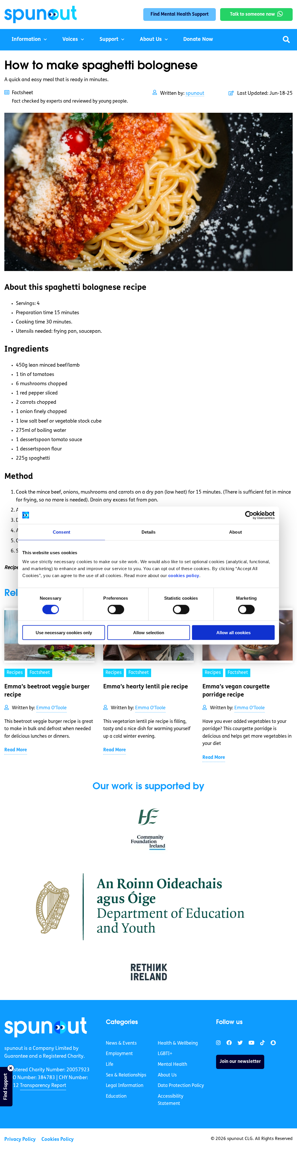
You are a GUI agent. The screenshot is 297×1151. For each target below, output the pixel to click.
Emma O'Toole (51, 708)
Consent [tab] (61, 531)
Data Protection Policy (181, 1085)
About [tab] (235, 531)
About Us (151, 39)
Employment (119, 1054)
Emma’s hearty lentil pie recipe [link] (145, 687)
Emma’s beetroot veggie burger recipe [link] (47, 691)
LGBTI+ (165, 1054)
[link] (45, 1027)
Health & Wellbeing (178, 1043)
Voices (70, 39)
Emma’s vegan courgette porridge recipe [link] (236, 691)
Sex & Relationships (126, 1075)
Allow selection (148, 632)
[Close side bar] (10, 1068)
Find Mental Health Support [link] (180, 14)
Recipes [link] (15, 672)
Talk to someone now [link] (252, 14)
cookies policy (183, 575)
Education (116, 1096)
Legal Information (124, 1085)
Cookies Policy (57, 1139)
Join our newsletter (240, 1061)
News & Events (121, 1043)
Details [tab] (149, 531)
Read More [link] (15, 750)
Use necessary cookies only (64, 632)
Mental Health (172, 1064)
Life (109, 1064)
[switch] (116, 609)
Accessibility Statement (170, 1100)
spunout (195, 93)
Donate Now (198, 39)
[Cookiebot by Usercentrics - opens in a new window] (249, 515)
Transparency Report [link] (43, 1085)
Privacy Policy (20, 1139)
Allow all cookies (233, 632)
